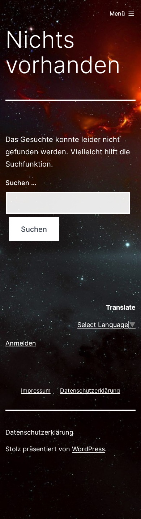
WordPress (88, 449)
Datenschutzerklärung (39, 432)
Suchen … (21, 183)
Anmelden (20, 343)
